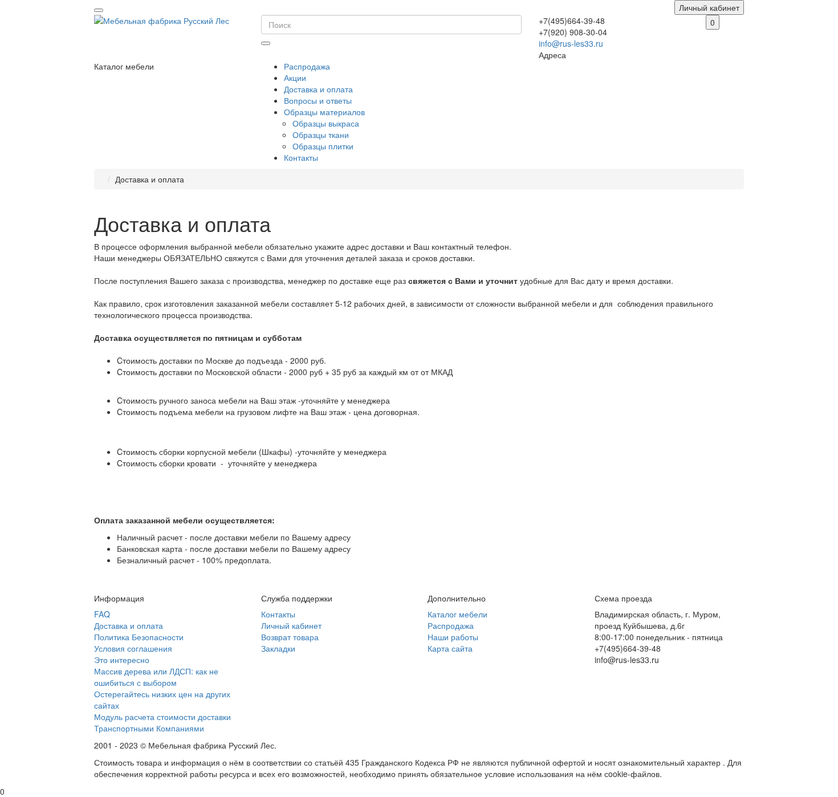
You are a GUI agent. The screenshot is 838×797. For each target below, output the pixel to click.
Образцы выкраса (325, 123)
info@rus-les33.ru (571, 43)
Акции (295, 77)
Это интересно (121, 659)
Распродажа (307, 66)
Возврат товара (290, 637)
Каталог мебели (457, 614)
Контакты (301, 157)
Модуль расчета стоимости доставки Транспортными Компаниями (162, 722)
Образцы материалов (324, 111)
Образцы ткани (320, 134)
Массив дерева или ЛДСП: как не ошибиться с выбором (156, 676)
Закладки (278, 648)
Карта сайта (450, 648)
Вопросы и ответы (318, 100)
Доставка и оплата (318, 89)
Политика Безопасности (139, 637)
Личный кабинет (291, 625)
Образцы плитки (322, 146)
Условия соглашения (133, 648)
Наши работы (453, 637)
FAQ (102, 614)
